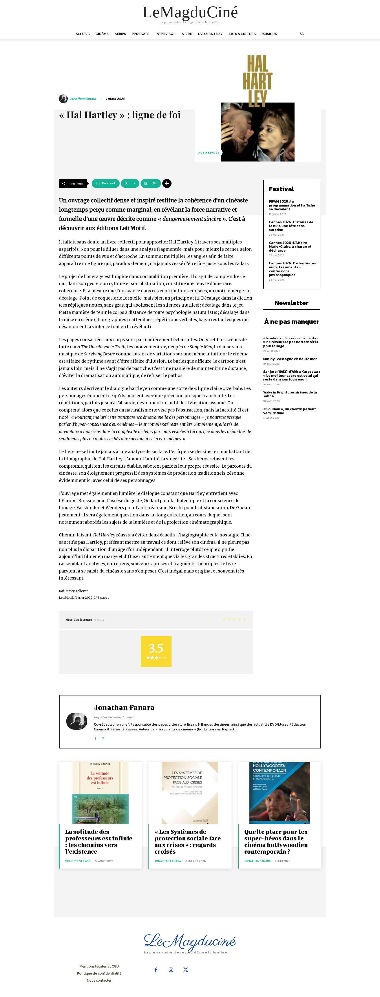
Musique (269, 34)
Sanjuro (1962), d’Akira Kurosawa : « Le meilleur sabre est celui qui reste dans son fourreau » (291, 375)
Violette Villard (78, 861)
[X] (103, 736)
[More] (167, 183)
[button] (302, 34)
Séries (120, 34)
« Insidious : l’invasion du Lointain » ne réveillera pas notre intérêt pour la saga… (291, 341)
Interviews (165, 34)
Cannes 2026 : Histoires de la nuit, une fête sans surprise (291, 225)
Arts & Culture (242, 34)
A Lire (187, 34)
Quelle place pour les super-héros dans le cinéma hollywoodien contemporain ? (276, 841)
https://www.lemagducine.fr (114, 717)
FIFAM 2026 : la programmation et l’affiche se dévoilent (292, 205)
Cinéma (102, 34)
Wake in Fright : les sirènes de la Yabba (290, 394)
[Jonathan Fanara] (64, 98)
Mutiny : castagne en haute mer (290, 358)
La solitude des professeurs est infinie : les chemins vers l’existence (98, 841)
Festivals (140, 34)
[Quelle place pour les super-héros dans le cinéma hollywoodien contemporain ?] (279, 793)
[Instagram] (170, 970)
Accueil (83, 34)
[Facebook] (95, 736)
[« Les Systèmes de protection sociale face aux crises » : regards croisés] (189, 793)
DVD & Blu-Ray (210, 34)
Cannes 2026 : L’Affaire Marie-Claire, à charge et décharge (290, 246)
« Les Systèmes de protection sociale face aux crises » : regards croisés (188, 841)
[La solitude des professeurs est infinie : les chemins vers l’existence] (100, 793)
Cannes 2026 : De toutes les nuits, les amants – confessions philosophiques (292, 268)
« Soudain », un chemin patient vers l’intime (289, 410)
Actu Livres (208, 152)
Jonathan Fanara (83, 99)
